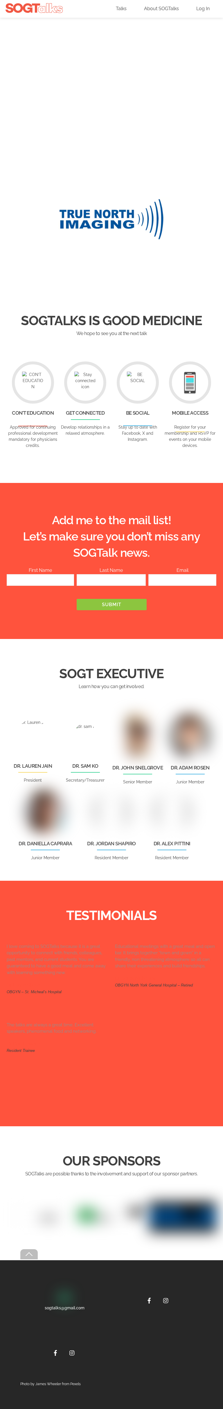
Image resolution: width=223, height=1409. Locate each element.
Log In (203, 8)
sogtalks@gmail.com (64, 1307)
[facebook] (55, 1352)
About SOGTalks (161, 8)
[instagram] (72, 1352)
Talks (121, 8)
